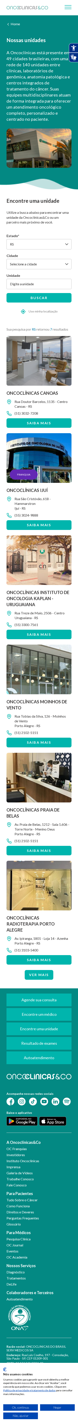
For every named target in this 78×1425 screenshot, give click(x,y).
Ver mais (39, 975)
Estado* (12, 236)
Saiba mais (39, 423)
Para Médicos (18, 1232)
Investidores (15, 1155)
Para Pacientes (19, 1193)
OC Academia (16, 1257)
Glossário (13, 1224)
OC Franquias (16, 1149)
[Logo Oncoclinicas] (27, 8)
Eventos (12, 1251)
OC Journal (14, 1245)
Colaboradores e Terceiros (30, 1292)
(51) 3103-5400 (26, 950)
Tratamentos (16, 1278)
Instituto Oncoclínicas (22, 1161)
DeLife (11, 1284)
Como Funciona (18, 1206)
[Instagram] (22, 1101)
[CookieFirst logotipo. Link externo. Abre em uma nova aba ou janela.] (4, 1369)
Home (15, 24)
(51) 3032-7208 (26, 413)
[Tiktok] (33, 1101)
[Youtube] (44, 1101)
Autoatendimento (19, 1299)
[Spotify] (67, 1101)
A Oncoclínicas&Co (23, 1142)
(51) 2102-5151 (26, 733)
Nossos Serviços (21, 1265)
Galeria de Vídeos (19, 1173)
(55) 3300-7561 (26, 625)
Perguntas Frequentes (22, 1218)
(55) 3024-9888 (26, 515)
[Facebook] (10, 1101)
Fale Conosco (16, 1185)
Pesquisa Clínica (18, 1239)
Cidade (12, 256)
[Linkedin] (55, 1101)
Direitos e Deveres (20, 1212)
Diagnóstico (15, 1272)
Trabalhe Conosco (20, 1179)
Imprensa (13, 1167)
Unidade (13, 275)
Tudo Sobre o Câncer (22, 1200)
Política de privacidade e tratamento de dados (29, 1390)
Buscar (39, 298)
